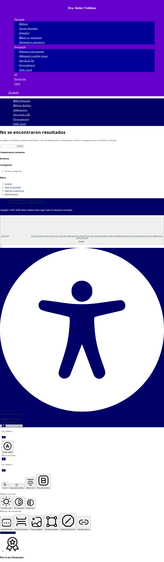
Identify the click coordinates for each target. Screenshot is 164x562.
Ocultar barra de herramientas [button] (11, 426)
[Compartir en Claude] (9, 203)
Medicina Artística (22, 105)
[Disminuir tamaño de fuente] (4, 437)
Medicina (23, 24)
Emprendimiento (27, 65)
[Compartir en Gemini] (16, 203)
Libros (17, 83)
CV (15, 74)
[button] (1, 246)
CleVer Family (25, 70)
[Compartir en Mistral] (24, 203)
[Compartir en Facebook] (33, 203)
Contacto (13, 92)
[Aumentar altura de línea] (4, 458)
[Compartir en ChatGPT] (12, 203)
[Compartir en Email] (40, 203)
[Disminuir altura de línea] (4, 470)
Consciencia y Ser (21, 114)
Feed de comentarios (14, 190)
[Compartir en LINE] (43, 203)
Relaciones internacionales (31, 51)
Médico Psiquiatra (21, 100)
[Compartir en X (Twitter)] (28, 203)
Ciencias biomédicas (28, 28)
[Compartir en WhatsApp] (38, 203)
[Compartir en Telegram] (36, 203)
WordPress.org (11, 194)
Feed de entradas (13, 187)
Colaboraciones (20, 110)
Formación (19, 19)
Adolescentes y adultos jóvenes (33, 56)
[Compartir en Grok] (19, 203)
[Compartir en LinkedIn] (31, 203)
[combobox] (82, 230)
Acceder (8, 184)
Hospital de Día (26, 60)
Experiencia (19, 47)
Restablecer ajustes (8, 533)
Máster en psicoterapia (30, 37)
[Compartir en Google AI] (14, 203)
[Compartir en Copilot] (26, 203)
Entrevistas (20, 79)
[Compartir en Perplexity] (21, 203)
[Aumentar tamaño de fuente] (4, 425)
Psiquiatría (24, 33)
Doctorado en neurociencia (31, 42)
